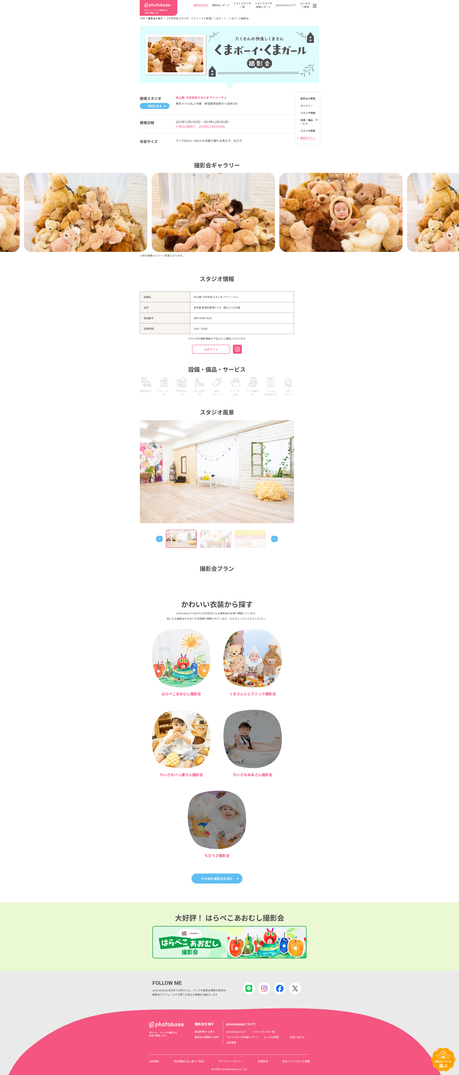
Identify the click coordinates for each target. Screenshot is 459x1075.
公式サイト (211, 349)
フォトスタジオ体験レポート (263, 5)
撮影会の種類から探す (207, 1037)
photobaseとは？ (286, 5)
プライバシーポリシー (230, 1061)
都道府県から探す (205, 1031)
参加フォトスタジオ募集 (296, 1061)
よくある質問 (271, 1037)
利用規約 (154, 1061)
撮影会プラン (307, 138)
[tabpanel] (217, 471)
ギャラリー (306, 105)
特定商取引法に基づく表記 (189, 1061)
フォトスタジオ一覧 (242, 5)
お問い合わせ (297, 1037)
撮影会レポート (221, 5)
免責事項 (263, 1061)
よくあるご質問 (305, 5)
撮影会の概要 (307, 98)
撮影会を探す (201, 5)
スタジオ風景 (307, 130)
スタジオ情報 (307, 113)
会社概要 (231, 1042)
